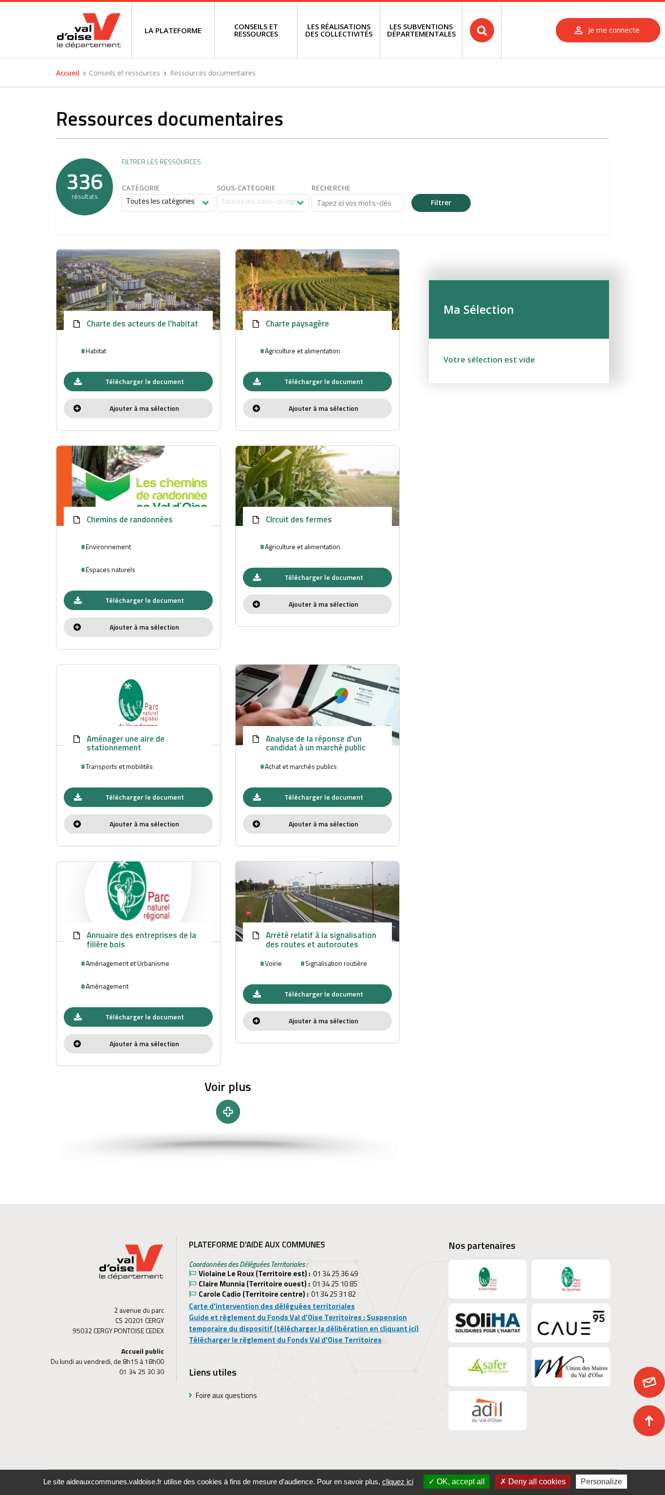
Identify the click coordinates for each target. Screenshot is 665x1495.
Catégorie (141, 188)
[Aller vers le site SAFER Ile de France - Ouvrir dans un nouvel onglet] (487, 1366)
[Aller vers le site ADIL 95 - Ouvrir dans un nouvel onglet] (487, 1410)
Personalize (601, 1481)
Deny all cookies (536, 1481)
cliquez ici (397, 1481)
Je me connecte (614, 30)
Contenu (547, 9)
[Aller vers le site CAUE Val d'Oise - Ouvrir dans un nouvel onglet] (571, 1322)
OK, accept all (460, 1481)
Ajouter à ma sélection (144, 408)
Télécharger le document (144, 381)
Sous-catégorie (246, 188)
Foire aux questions (226, 1395)
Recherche (331, 188)
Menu (513, 9)
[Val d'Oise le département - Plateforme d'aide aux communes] (89, 30)
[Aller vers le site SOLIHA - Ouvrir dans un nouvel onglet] (487, 1322)
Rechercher (482, 30)
